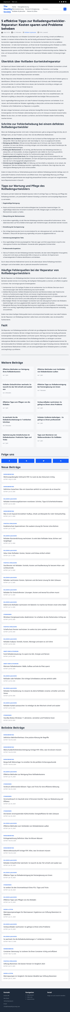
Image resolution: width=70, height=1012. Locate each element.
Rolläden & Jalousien (18, 11)
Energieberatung (23, 7)
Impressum (7, 2)
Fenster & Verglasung (32, 9)
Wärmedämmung (18, 9)
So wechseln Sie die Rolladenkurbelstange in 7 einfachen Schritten (17, 419)
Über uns (14, 2)
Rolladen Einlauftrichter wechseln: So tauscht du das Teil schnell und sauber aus (17, 386)
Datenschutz (30, 999)
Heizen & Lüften (32, 11)
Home (14, 7)
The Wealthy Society (8, 9)
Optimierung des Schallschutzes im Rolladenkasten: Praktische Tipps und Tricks (17, 437)
